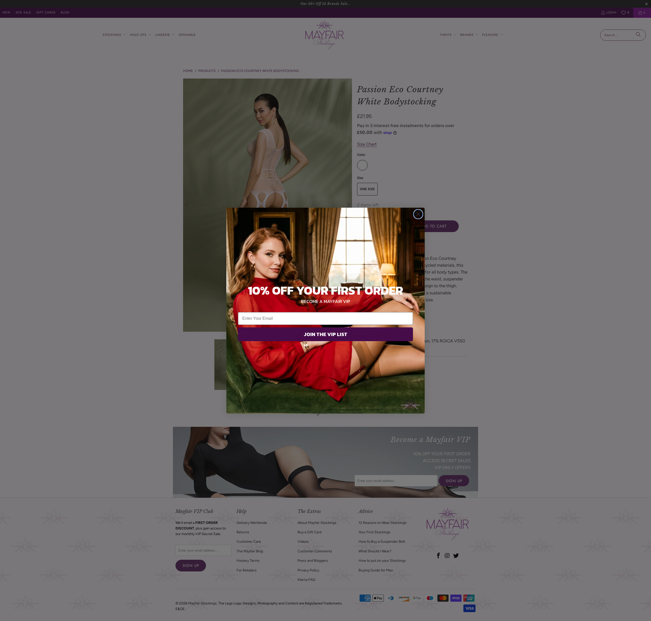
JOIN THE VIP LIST (325, 334)
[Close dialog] (418, 214)
